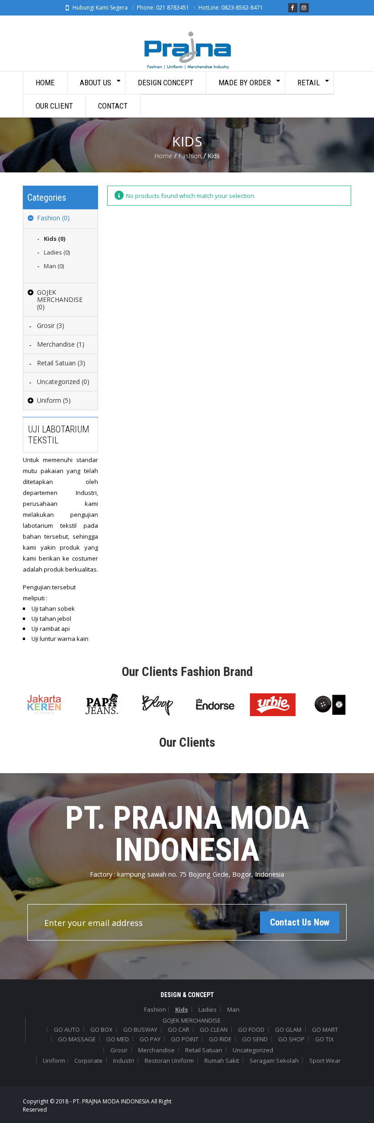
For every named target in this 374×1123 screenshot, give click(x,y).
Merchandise (156, 1050)
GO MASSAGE (77, 1039)
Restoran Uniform (169, 1060)
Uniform (54, 1060)
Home (163, 155)
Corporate (88, 1060)
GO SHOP (291, 1039)
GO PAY (150, 1039)
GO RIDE (220, 1039)
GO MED (117, 1039)
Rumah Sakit (221, 1060)
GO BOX (101, 1029)
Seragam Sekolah (274, 1060)
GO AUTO (67, 1029)
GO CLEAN (214, 1029)
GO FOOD (251, 1029)
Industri (123, 1060)
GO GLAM (288, 1029)
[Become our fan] (292, 7)
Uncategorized (253, 1050)
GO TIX (324, 1039)
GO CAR (178, 1029)
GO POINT (184, 1039)
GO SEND (255, 1039)
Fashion (190, 155)
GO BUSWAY (140, 1029)
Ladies (207, 1009)
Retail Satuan (203, 1050)
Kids (181, 1009)
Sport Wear (325, 1060)
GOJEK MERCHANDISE (191, 1020)
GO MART (325, 1029)
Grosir (119, 1050)
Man (233, 1009)
